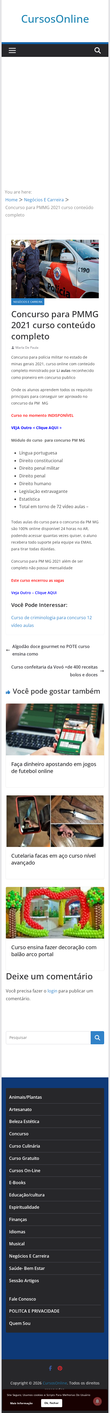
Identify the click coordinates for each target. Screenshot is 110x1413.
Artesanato (20, 1109)
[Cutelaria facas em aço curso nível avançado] (55, 799)
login (52, 991)
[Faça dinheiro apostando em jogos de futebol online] (55, 707)
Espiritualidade (24, 1207)
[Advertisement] (55, 131)
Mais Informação (21, 1403)
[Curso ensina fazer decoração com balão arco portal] (55, 891)
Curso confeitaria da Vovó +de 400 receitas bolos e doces (54, 671)
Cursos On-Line (24, 1170)
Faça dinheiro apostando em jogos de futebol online (53, 767)
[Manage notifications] (97, 1401)
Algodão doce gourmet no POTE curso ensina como (51, 650)
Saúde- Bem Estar (27, 1268)
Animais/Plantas (25, 1097)
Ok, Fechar (51, 1403)
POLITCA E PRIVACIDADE (34, 1311)
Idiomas (17, 1232)
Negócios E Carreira (27, 302)
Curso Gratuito (24, 1158)
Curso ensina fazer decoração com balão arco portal (54, 951)
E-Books (17, 1183)
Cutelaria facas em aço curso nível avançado (53, 859)
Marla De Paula (26, 347)
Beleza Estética (24, 1121)
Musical (17, 1244)
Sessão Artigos (24, 1281)
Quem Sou (19, 1323)
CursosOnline (55, 18)
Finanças (18, 1219)
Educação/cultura (27, 1195)
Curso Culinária (24, 1146)
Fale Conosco (22, 1299)
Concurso (19, 1134)
